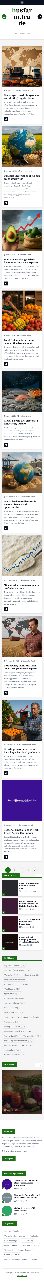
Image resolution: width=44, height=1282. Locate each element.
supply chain (11, 1036)
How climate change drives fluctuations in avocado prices (21, 261)
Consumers (11, 984)
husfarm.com (22, 1275)
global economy (13, 993)
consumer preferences (15, 979)
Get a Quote (8, 1158)
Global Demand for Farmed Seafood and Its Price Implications (29, 885)
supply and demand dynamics (18, 1031)
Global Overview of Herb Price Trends (26, 1209)
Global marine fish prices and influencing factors (21, 422)
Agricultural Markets (15, 965)
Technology (11, 1045)
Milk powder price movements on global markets (21, 586)
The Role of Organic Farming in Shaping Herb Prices (28, 939)
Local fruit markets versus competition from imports (19, 341)
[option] (22, 888)
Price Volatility (31, 1017)
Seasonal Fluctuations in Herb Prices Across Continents (21, 831)
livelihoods (11, 1008)
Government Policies (15, 998)
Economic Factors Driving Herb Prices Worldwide (27, 1196)
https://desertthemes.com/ (15, 1151)
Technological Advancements (18, 1040)
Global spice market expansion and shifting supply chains (22, 97)
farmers (28, 984)
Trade (27, 1045)
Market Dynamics (14, 1012)
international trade (14, 1003)
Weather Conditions (15, 1055)
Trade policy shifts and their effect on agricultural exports (20, 667)
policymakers (12, 1017)
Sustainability (31, 1036)
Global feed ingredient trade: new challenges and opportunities (20, 504)
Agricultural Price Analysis (17, 970)
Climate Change (31, 975)
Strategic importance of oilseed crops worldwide (22, 177)
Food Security (12, 989)
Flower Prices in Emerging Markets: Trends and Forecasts (29, 921)
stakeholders (11, 1022)
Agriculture (11, 975)
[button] (37, 875)
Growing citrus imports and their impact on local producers (22, 751)
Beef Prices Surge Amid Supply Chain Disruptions (29, 903)
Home (16, 34)
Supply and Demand (15, 1026)
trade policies (12, 1050)
